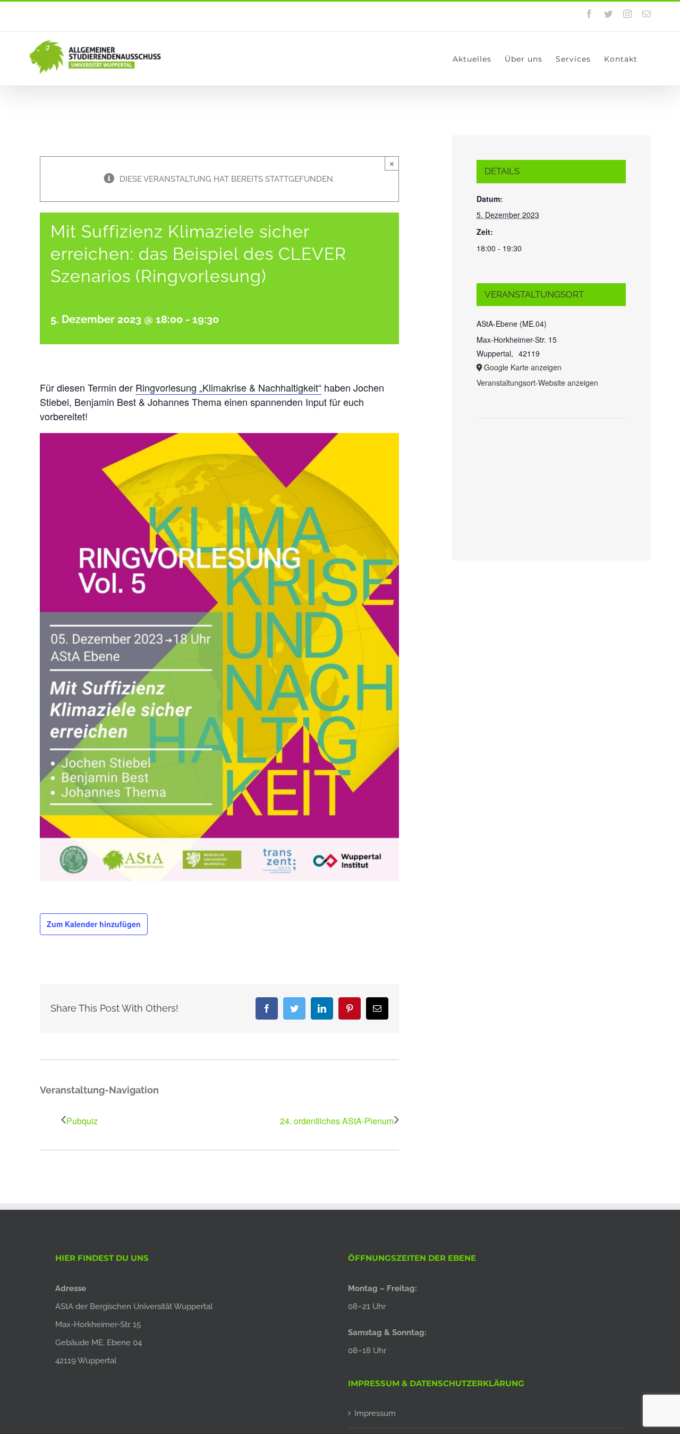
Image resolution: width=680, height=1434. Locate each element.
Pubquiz (82, 1121)
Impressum (375, 1413)
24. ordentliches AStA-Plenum (337, 1121)
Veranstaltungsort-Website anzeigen (537, 382)
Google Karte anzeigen (523, 367)
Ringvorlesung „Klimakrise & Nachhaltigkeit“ (228, 387)
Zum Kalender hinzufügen (94, 924)
